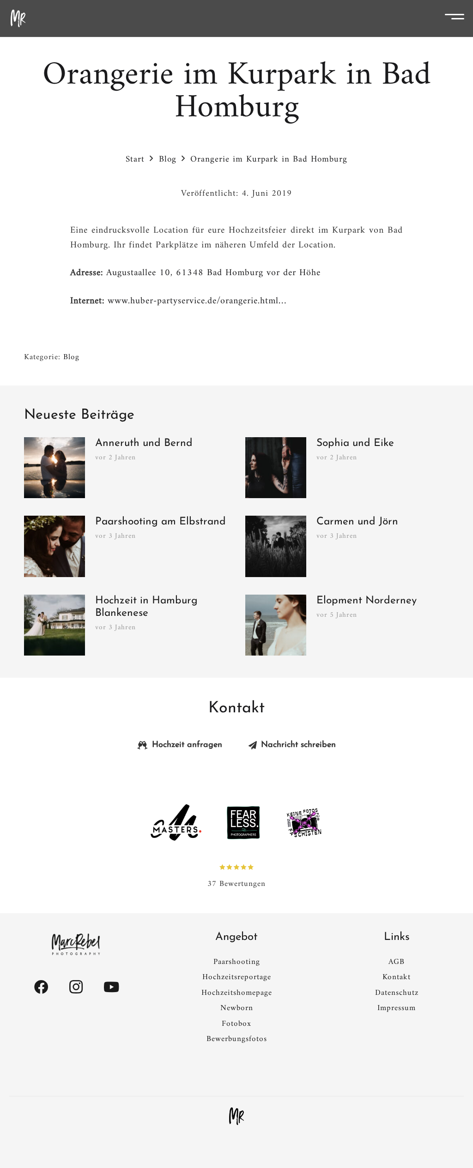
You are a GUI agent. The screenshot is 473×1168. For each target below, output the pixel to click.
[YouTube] (111, 987)
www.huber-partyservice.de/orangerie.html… (197, 301)
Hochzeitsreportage (236, 977)
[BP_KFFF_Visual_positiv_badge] (303, 822)
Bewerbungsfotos (236, 1039)
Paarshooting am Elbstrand (160, 522)
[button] (457, 18)
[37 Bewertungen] (236, 867)
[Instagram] (76, 987)
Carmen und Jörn (357, 522)
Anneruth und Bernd (144, 443)
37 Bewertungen (236, 884)
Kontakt (396, 977)
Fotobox (236, 1024)
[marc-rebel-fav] (18, 18)
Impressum (396, 1008)
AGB (396, 962)
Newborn (236, 1008)
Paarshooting (236, 962)
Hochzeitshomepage (236, 993)
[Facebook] (41, 987)
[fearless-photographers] (243, 822)
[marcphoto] (76, 944)
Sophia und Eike (355, 443)
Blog (71, 357)
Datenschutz (396, 993)
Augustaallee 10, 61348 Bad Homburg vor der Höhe (213, 273)
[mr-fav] (236, 1116)
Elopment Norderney (366, 601)
